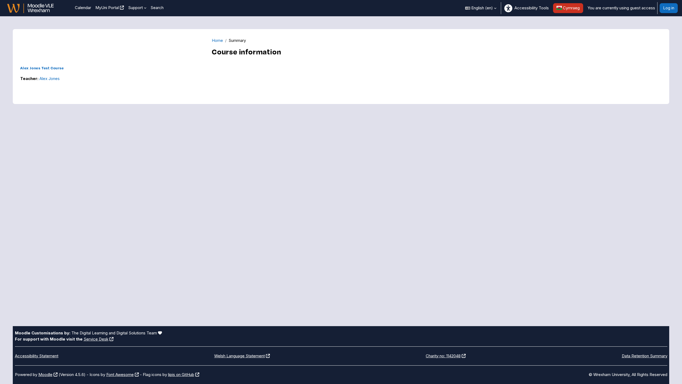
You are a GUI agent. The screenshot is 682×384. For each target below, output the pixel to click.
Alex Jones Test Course (42, 68)
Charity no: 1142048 (443, 355)
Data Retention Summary (644, 355)
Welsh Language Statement (239, 355)
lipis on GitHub (181, 374)
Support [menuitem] (135, 7)
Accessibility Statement (36, 355)
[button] (481, 8)
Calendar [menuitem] (83, 7)
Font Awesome (120, 374)
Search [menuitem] (157, 7)
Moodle (45, 374)
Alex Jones (49, 78)
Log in (668, 7)
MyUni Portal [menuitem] (107, 7)
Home (217, 40)
